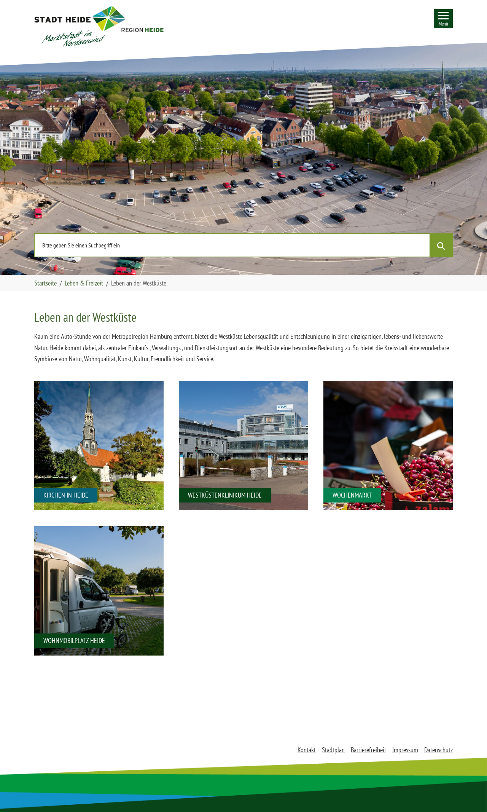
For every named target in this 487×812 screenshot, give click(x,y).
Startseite (45, 283)
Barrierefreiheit (368, 749)
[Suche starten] (441, 245)
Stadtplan (333, 749)
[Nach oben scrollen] (469, 794)
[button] (99, 26)
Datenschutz (438, 749)
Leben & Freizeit (84, 283)
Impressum (405, 749)
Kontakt (307, 749)
